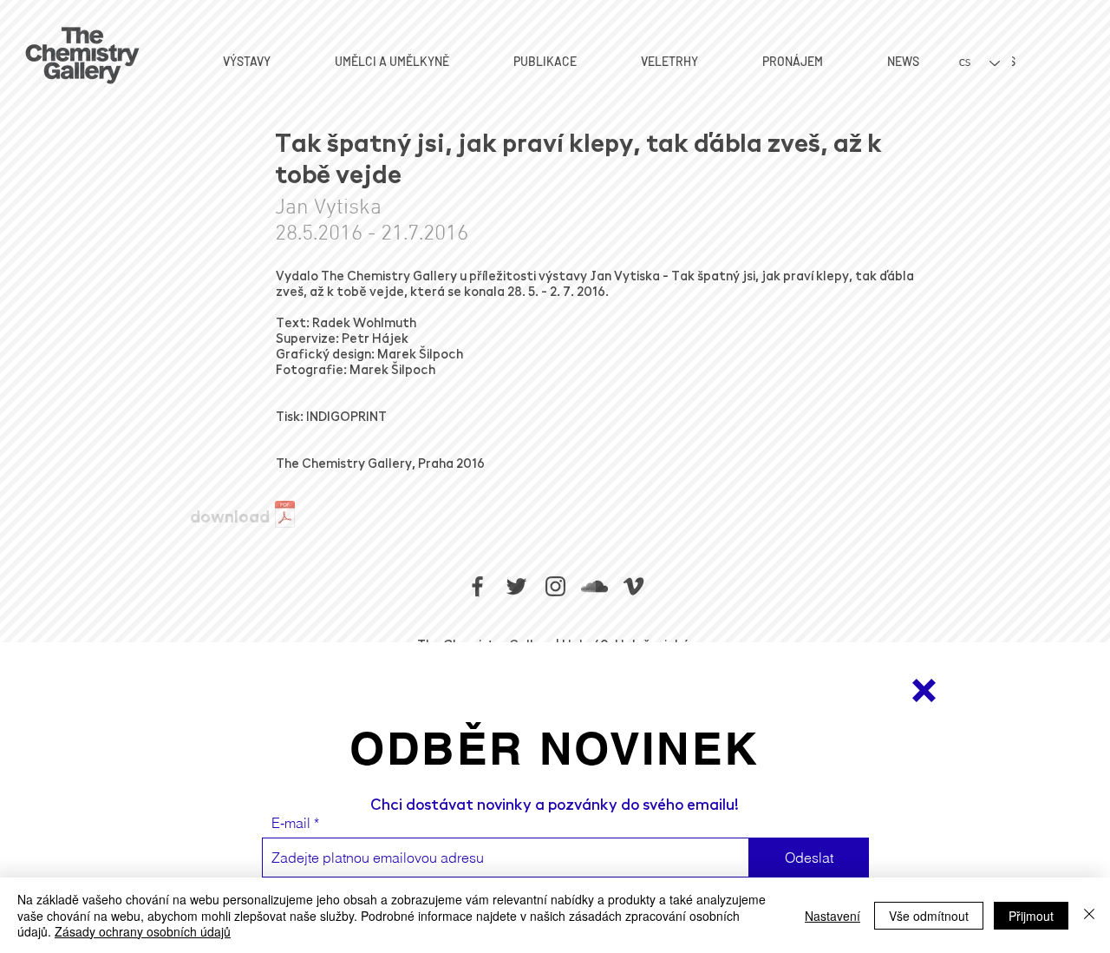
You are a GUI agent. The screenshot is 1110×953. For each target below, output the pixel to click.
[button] (924, 690)
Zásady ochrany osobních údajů (143, 931)
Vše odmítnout (929, 915)
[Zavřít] (1089, 915)
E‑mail (290, 823)
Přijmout (1031, 915)
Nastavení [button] (832, 915)
